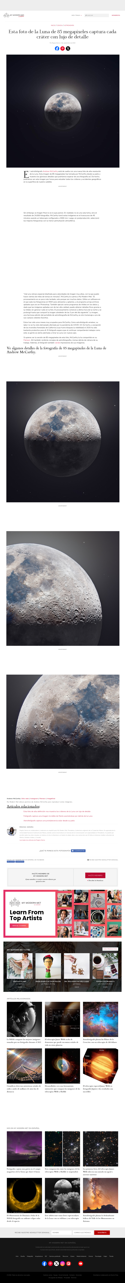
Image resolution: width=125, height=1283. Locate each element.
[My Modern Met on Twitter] (56, 1263)
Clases (72, 1256)
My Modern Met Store (18, 949)
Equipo (56, 1275)
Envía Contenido (63, 1275)
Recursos (65, 1256)
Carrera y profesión (54, 1256)
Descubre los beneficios (96, 880)
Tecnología (98, 1256)
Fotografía (30, 1256)
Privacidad (67, 1278)
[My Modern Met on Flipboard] (68, 1263)
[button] (77, 15)
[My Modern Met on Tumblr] (74, 1263)
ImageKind (51, 799)
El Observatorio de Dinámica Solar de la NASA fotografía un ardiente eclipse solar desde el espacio (23, 1218)
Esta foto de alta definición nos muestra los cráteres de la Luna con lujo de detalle (57, 811)
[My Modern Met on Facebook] (44, 1263)
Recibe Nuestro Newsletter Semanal (103, 860)
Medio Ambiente (81, 1256)
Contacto (72, 1275)
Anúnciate (79, 1275)
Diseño (23, 1256)
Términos (73, 1278)
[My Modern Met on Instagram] (62, 1263)
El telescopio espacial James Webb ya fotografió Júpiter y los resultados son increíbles (98, 1089)
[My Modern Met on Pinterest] (50, 1263)
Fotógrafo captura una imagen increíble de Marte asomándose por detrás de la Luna (58, 816)
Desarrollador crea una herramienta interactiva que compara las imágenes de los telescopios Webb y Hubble (62, 1089)
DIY (46, 1256)
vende (57, 343)
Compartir (79, 851)
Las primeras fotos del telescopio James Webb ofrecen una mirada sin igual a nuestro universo (98, 1171)
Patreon (27, 340)
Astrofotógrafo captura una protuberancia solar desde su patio (49, 820)
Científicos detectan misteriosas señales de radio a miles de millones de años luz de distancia (24, 1089)
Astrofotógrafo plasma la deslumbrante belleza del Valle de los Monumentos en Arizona (98, 1218)
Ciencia (60, 25)
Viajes (105, 1256)
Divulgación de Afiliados (56, 1278)
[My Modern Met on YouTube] (80, 1263)
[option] (64, 936)
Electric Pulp (114, 1275)
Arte (17, 1256)
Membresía (116, 15)
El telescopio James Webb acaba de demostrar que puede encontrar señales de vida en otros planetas (61, 1042)
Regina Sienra (56, 43)
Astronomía (69, 25)
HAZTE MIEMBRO (95, 875)
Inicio (53, 25)
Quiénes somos (47, 1275)
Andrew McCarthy (50, 171)
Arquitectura (39, 1256)
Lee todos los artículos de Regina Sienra (32, 840)
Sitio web (25, 799)
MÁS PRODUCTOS (110, 949)
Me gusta (10, 861)
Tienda (111, 1256)
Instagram (34, 799)
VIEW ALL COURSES (19, 926)
